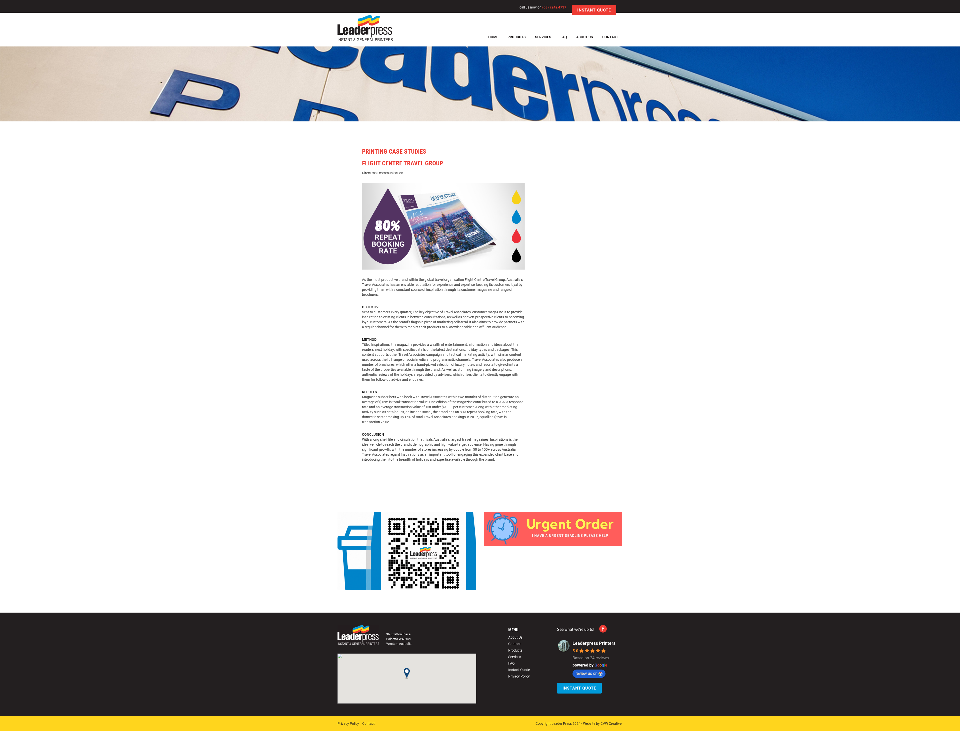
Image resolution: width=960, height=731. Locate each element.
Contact (610, 36)
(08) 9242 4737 (554, 7)
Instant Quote (519, 669)
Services (543, 36)
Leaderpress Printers (594, 643)
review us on (587, 673)
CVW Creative (611, 723)
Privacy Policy (519, 676)
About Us (584, 36)
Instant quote (594, 9)
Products (517, 36)
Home (493, 36)
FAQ (563, 36)
